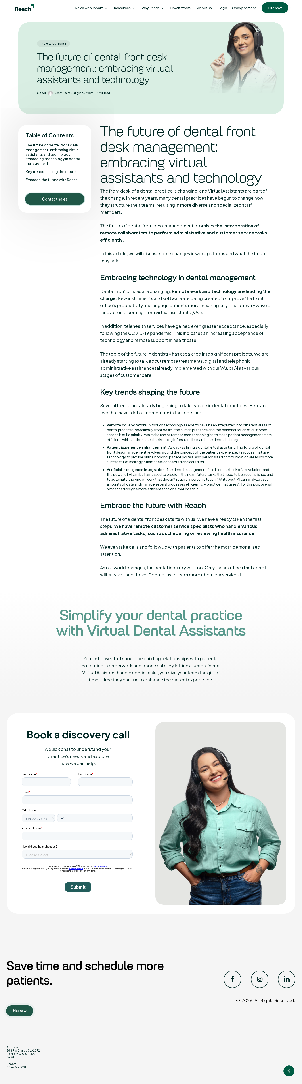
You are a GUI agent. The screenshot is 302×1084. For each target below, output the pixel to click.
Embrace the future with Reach (52, 180)
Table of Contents (50, 135)
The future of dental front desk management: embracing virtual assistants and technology (53, 150)
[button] (19, 1011)
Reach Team (62, 93)
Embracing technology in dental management (53, 161)
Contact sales (55, 199)
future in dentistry (153, 353)
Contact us (159, 574)
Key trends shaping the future (51, 171)
